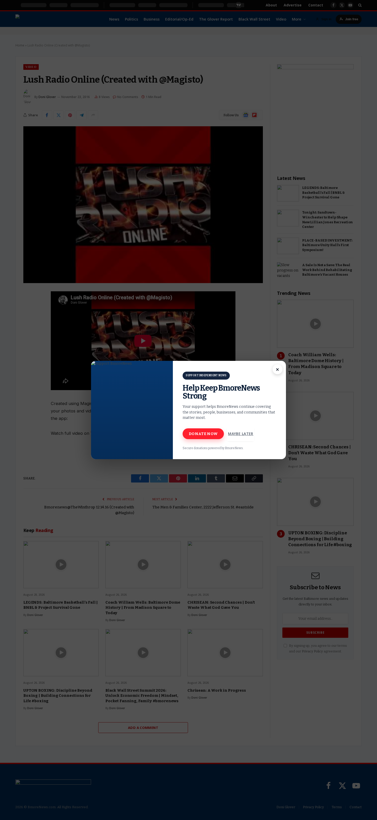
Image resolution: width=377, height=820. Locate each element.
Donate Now (203, 433)
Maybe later (240, 433)
